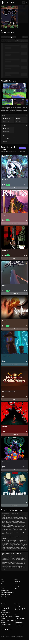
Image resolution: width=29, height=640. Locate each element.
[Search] (23, 2)
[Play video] (14, 90)
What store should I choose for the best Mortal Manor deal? (12, 554)
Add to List (6, 37)
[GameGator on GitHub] (11, 629)
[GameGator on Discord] (9, 629)
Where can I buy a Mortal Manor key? (10, 513)
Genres (3, 115)
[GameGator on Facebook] (3, 629)
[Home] (2, 2)
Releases (4, 135)
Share (25, 37)
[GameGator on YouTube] (5, 629)
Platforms (4, 125)
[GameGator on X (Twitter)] (7, 629)
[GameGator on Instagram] (1, 629)
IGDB (18, 636)
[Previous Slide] (3, 90)
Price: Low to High (21, 40)
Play (14, 37)
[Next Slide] (25, 90)
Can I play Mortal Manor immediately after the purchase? (12, 537)
